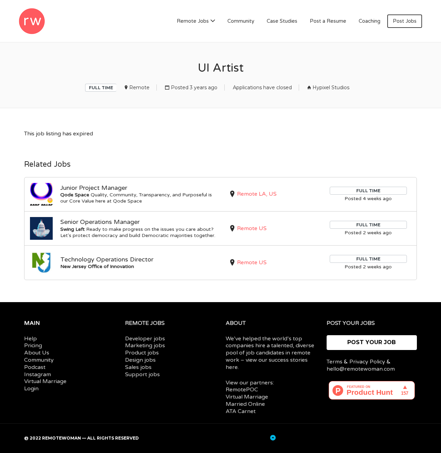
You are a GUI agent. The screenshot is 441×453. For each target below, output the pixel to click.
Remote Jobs (193, 21)
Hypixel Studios (330, 87)
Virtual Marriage (45, 381)
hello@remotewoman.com (361, 369)
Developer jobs (145, 338)
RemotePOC (242, 389)
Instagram (37, 374)
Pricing (33, 345)
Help (30, 338)
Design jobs (140, 360)
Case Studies (282, 21)
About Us (36, 352)
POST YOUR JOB (371, 342)
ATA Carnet (241, 411)
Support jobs (142, 374)
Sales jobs (138, 367)
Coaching (369, 21)
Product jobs (142, 352)
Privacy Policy (367, 361)
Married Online (245, 404)
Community (240, 21)
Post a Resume (328, 21)
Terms (334, 361)
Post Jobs (405, 21)
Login (31, 388)
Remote (139, 87)
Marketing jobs (145, 345)
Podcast (34, 367)
